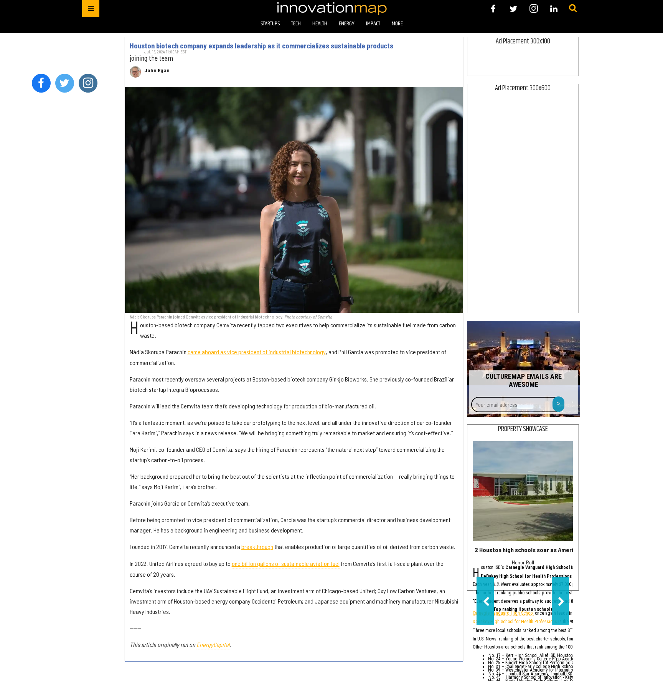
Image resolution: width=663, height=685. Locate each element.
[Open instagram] (533, 9)
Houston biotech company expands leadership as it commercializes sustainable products (261, 45)
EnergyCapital (212, 644)
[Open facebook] (493, 9)
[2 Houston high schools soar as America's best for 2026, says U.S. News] (523, 491)
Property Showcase (523, 429)
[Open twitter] (514, 9)
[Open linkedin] (554, 9)
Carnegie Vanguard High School (503, 614)
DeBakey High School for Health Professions (515, 622)
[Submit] (573, 8)
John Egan (157, 70)
